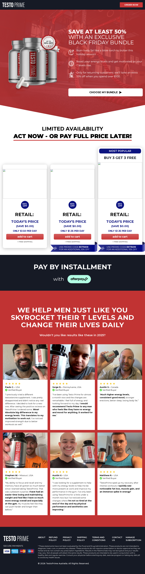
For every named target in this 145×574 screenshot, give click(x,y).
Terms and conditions (98, 538)
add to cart (24, 236)
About (41, 537)
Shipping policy (82, 538)
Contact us (117, 538)
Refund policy (53, 538)
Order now (131, 5)
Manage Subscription (133, 538)
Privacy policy (67, 538)
